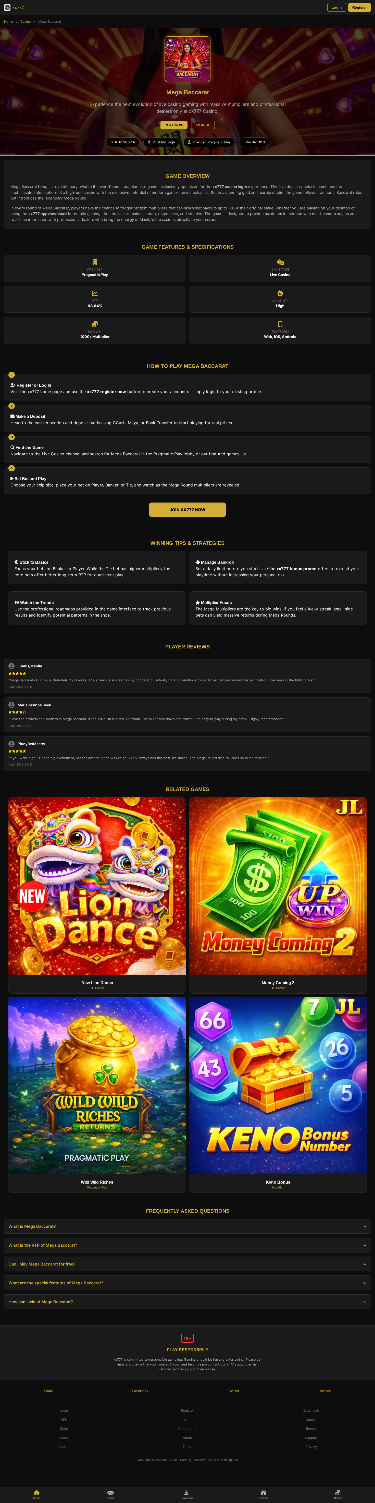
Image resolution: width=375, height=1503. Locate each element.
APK (64, 1420)
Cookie (63, 1447)
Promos (263, 1497)
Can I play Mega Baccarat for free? (42, 1264)
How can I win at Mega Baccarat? (40, 1301)
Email (48, 1391)
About (187, 1438)
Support (311, 1438)
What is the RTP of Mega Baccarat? (42, 1245)
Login (337, 7)
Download (187, 1497)
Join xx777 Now (187, 509)
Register (359, 7)
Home (8, 21)
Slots (64, 1428)
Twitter (233, 1391)
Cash (64, 1438)
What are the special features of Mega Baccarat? (55, 1282)
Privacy (311, 1447)
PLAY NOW (174, 125)
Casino (25, 21)
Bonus (338, 1497)
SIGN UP (203, 125)
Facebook (140, 1391)
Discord (325, 1391)
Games (311, 1420)
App (187, 1420)
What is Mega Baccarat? (32, 1226)
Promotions (187, 1428)
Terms (187, 1447)
